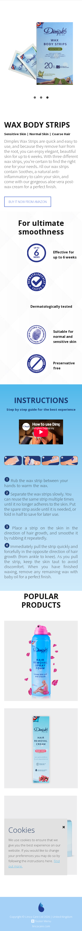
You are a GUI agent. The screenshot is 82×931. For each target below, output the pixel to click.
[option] (41, 53)
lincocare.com (41, 926)
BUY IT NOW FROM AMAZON (28, 202)
